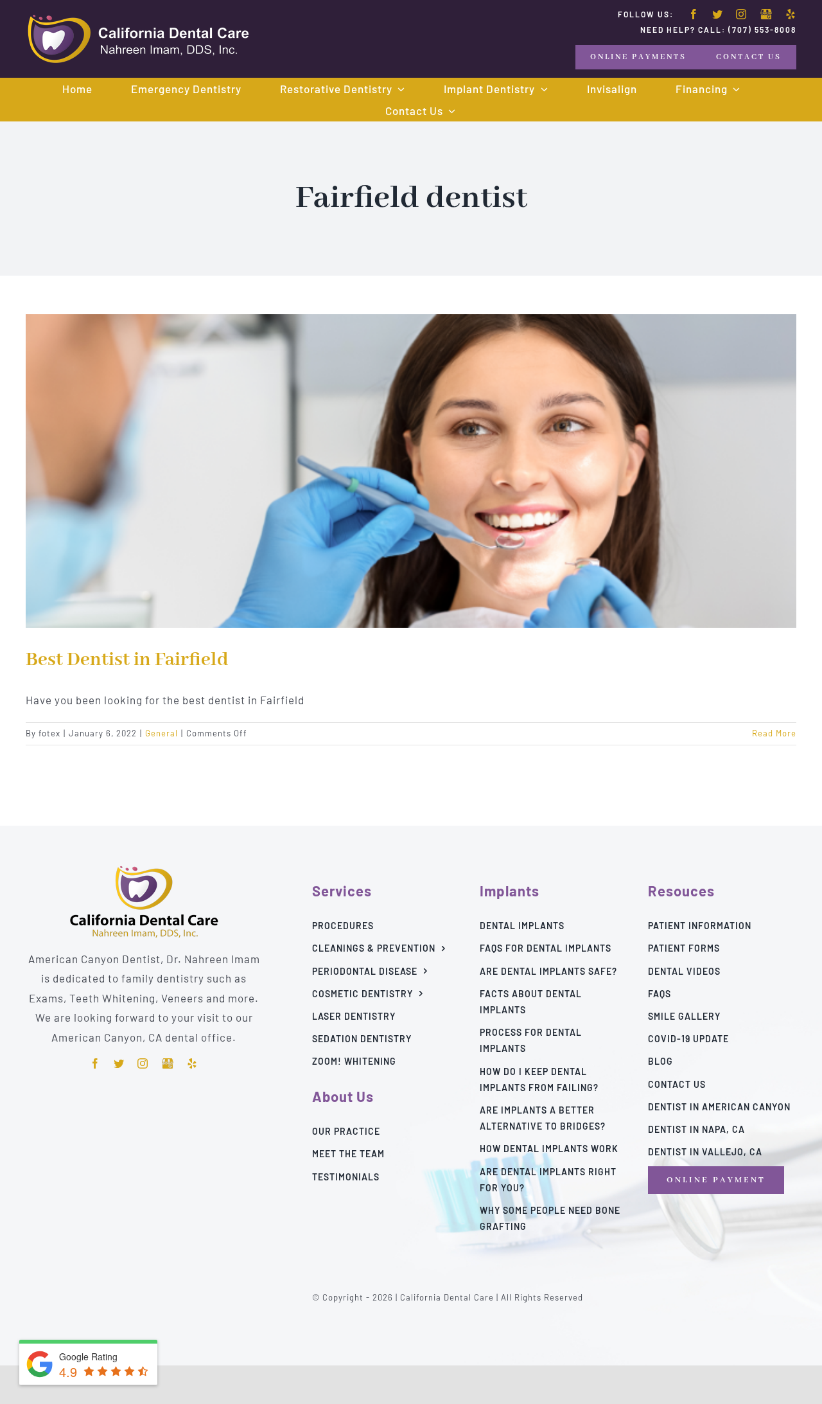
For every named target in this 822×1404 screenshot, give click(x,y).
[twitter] (717, 14)
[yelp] (790, 14)
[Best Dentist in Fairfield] (411, 471)
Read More (774, 733)
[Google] (766, 15)
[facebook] (693, 14)
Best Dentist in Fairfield (127, 660)
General (161, 733)
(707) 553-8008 (762, 29)
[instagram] (741, 14)
